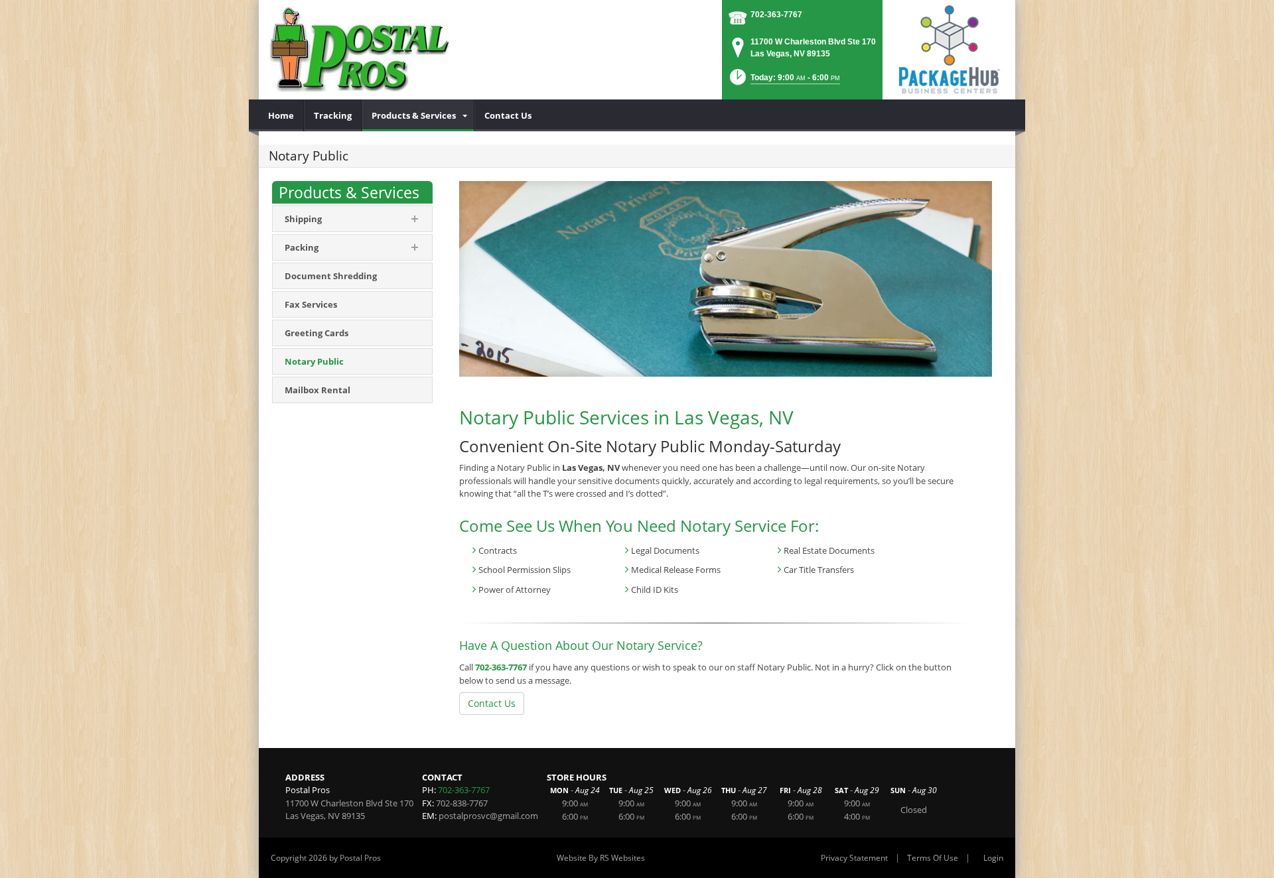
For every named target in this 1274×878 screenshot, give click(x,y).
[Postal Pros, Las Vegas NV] (360, 50)
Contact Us (492, 703)
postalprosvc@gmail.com (488, 816)
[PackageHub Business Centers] (949, 48)
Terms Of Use (932, 857)
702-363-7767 (776, 14)
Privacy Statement (854, 857)
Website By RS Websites (601, 857)
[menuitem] (281, 115)
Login (993, 857)
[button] (783, 81)
